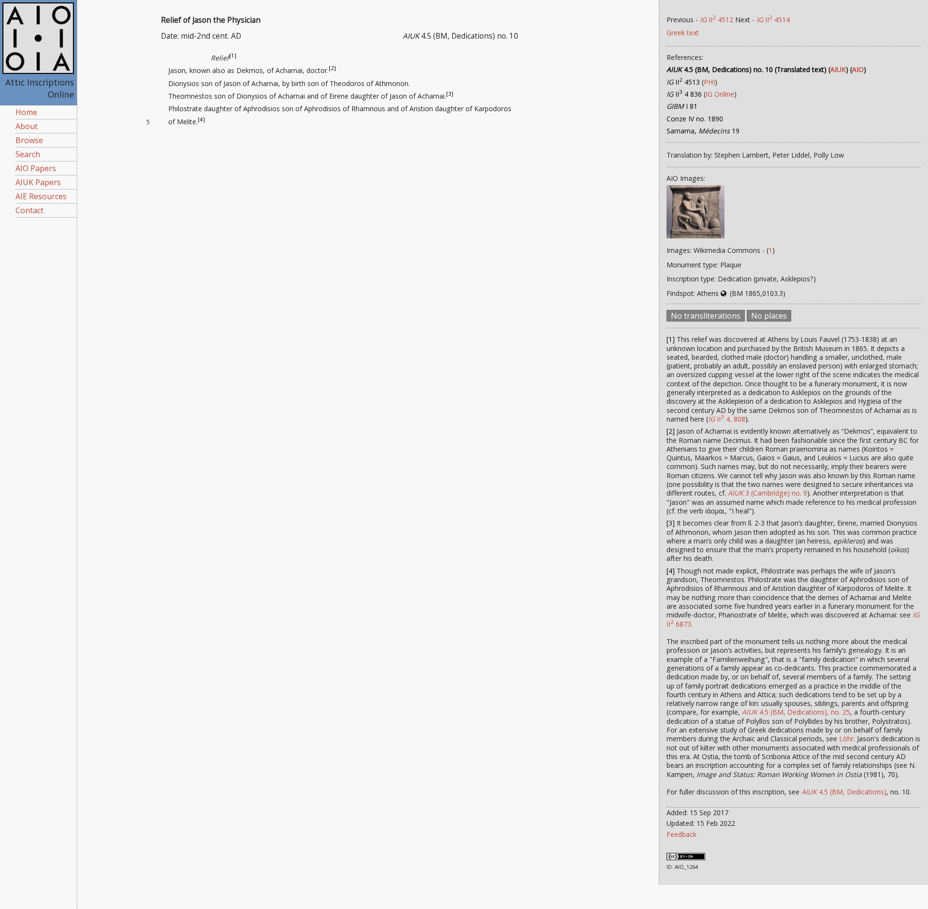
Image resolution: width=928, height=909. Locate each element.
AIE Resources (41, 196)
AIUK (838, 69)
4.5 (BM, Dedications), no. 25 (796, 712)
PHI (709, 82)
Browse (29, 140)
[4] (201, 119)
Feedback (681, 834)
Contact (29, 210)
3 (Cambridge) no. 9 (767, 493)
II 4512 (716, 19)
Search (27, 154)
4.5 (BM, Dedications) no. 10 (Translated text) (746, 69)
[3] (449, 93)
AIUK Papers (38, 182)
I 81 (682, 106)
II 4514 (773, 19)
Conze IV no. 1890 (695, 118)
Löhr (846, 738)
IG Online (720, 94)
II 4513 (683, 82)
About (26, 126)
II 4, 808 (726, 419)
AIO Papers (35, 168)
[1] (232, 55)
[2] (332, 68)
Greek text (683, 32)
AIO (858, 69)
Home (26, 112)
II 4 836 (684, 94)
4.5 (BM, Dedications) (843, 791)
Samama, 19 (703, 130)
